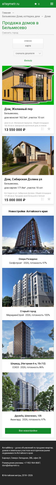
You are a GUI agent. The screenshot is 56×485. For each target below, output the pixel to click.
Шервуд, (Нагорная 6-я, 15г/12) (28, 363)
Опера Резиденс (28, 259)
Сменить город (10, 32)
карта (28, 45)
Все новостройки (28, 430)
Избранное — (38, 4)
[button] (28, 53)
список (28, 40)
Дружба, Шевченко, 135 (28, 415)
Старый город (28, 311)
